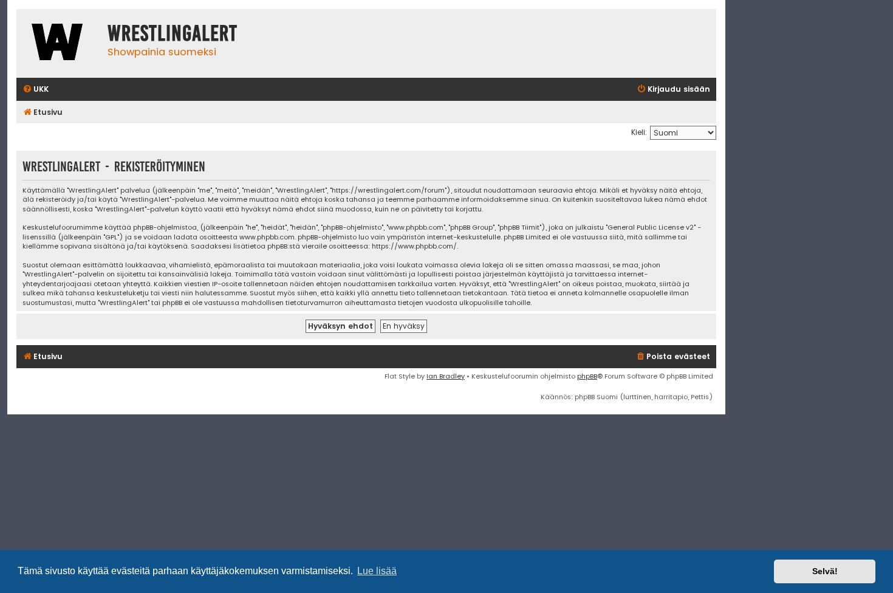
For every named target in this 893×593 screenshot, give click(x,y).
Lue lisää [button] (377, 571)
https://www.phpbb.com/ (414, 246)
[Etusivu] (58, 43)
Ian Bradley (445, 376)
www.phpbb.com (267, 237)
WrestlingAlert (173, 33)
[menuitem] (35, 89)
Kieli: (639, 132)
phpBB (587, 376)
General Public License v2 (650, 227)
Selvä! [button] (825, 571)
